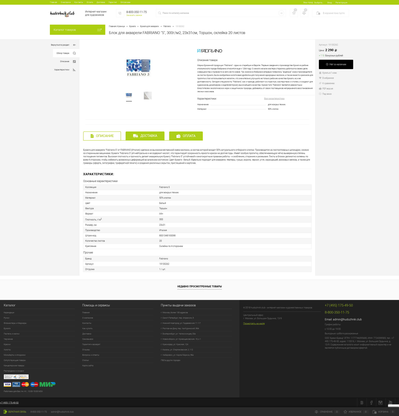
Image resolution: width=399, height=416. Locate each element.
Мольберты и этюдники (14, 355)
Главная (53, 2)
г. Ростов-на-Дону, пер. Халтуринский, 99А (180, 328)
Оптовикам (125, 2)
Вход (329, 2)
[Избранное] (294, 13)
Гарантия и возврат (91, 344)
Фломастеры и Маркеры (15, 323)
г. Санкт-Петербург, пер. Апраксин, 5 (177, 318)
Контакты (78, 2)
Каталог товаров (65, 29)
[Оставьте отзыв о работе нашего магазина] (121, 377)
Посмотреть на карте (254, 323)
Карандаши (9, 312)
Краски (7, 344)
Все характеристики (274, 98)
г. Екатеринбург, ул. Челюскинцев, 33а (178, 334)
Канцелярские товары (14, 365)
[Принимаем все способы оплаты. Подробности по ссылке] (121, 385)
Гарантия (113, 2)
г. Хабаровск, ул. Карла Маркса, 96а (177, 355)
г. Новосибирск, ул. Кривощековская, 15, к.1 (181, 339)
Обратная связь (17, 412)
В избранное (328, 77)
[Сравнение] (304, 13)
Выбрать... (319, 2)
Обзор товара (63, 53)
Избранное (357, 412)
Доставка (101, 2)
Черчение (8, 339)
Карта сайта (87, 365)
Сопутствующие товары (15, 360)
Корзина (385, 412)
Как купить (87, 328)
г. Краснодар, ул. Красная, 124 (174, 344)
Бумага (7, 328)
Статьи (85, 360)
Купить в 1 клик (329, 72)
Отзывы (86, 349)
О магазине (66, 2)
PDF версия (327, 88)
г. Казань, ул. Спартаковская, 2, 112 (177, 349)
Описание (64, 61)
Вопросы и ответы (90, 355)
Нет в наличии (337, 64)
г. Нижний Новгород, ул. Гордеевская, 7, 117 (181, 323)
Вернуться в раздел (60, 45)
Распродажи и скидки (14, 371)
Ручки (6, 318)
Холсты (7, 349)
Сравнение (329, 412)
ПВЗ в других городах (170, 360)
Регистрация (341, 2)
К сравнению (328, 83)
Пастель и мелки (11, 334)
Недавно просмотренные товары (199, 286)
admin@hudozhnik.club (347, 319)
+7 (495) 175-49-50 (9, 402)
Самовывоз (87, 339)
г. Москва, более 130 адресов (174, 312)
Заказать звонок (134, 15)
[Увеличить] (138, 68)
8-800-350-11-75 (39, 412)
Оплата (90, 2)
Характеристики (61, 69)
